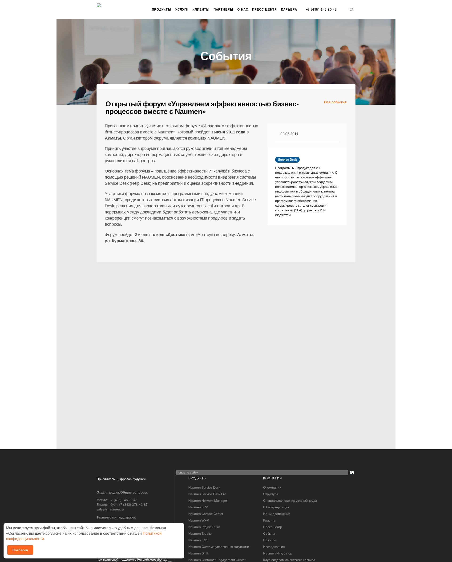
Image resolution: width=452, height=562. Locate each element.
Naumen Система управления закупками (218, 546)
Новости (269, 540)
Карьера (289, 9)
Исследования (274, 546)
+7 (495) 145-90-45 (123, 500)
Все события (335, 102)
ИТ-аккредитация (276, 507)
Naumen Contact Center (205, 513)
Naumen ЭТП (198, 553)
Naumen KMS (198, 540)
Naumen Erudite (200, 533)
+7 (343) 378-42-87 (133, 504)
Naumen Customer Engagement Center (217, 560)
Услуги (182, 9)
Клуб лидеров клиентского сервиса (289, 560)
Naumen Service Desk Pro (207, 494)
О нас (242, 9)
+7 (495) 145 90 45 (321, 9)
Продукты (161, 9)
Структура (270, 494)
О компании (272, 487)
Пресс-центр (264, 9)
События (269, 533)
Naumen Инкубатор (277, 553)
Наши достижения (276, 513)
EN (352, 9)
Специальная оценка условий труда (290, 500)
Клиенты (201, 9)
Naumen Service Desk (204, 487)
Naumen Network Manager (207, 500)
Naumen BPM (198, 507)
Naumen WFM (198, 520)
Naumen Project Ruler (204, 527)
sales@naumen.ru (110, 509)
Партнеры (223, 9)
